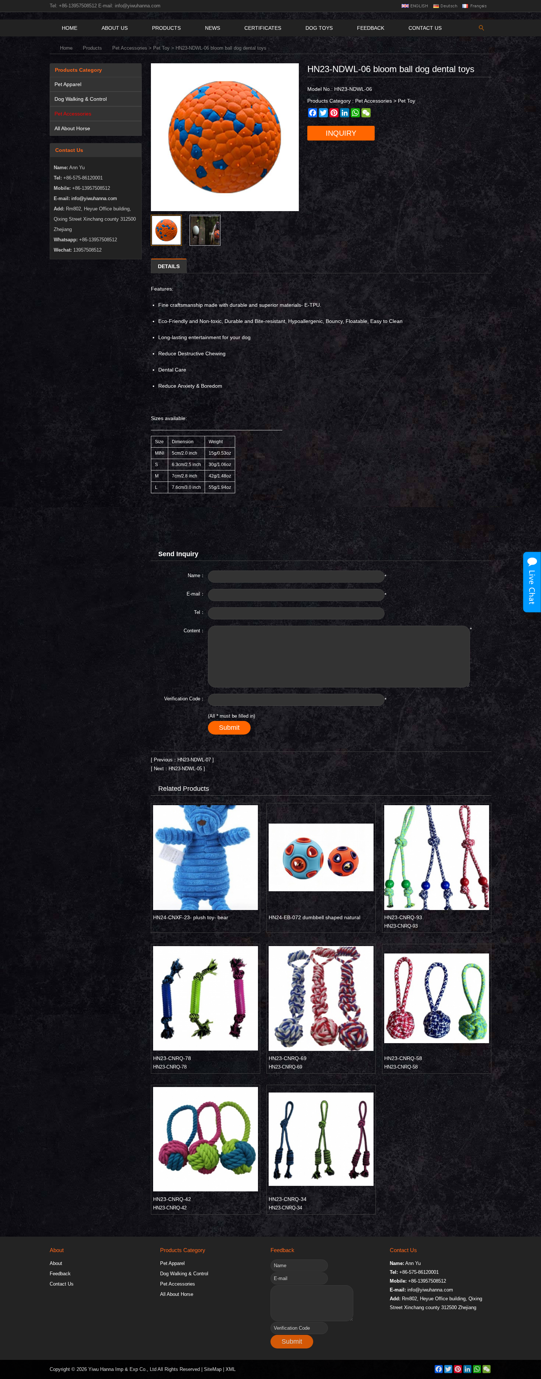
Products (166, 28)
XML (231, 1369)
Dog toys (319, 28)
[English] (415, 6)
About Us (115, 28)
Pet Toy (161, 48)
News (212, 28)
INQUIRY (341, 133)
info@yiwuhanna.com (137, 5)
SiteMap (213, 1369)
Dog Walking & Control (80, 99)
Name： (196, 575)
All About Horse (72, 128)
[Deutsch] (445, 6)
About (56, 1263)
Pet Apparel (67, 84)
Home (69, 28)
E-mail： (196, 594)
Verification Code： (184, 698)
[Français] (475, 6)
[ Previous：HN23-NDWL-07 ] (182, 760)
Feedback (370, 28)
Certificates (262, 28)
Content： (194, 630)
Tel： (199, 612)
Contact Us (425, 28)
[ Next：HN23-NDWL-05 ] (178, 768)
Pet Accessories (129, 48)
